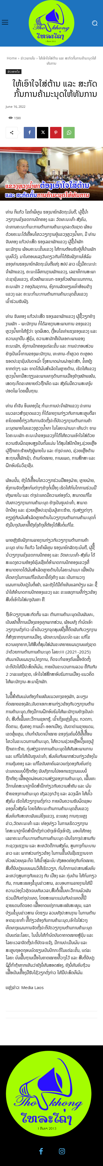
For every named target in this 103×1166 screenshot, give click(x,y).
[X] (42, 132)
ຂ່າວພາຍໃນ (28, 58)
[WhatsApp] (69, 132)
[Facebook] (29, 132)
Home (12, 58)
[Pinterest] (56, 132)
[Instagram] (62, 1152)
